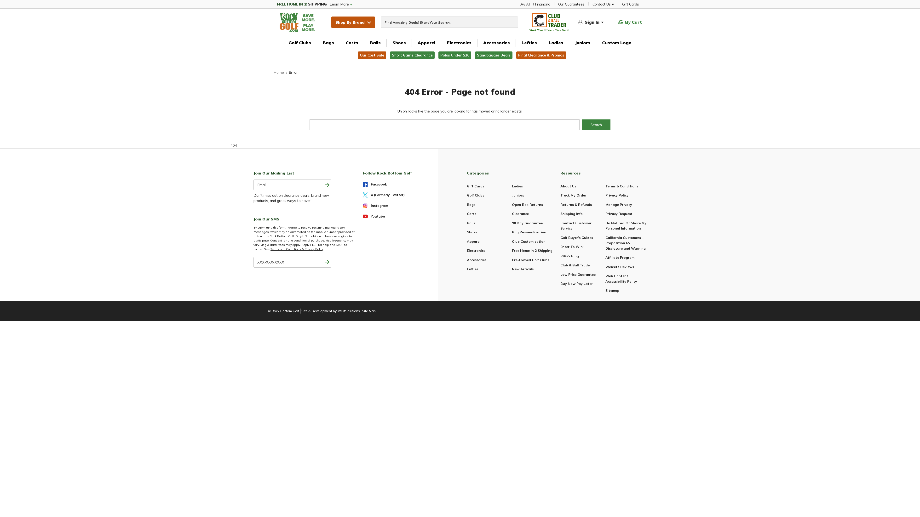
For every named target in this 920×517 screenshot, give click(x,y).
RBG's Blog (569, 256)
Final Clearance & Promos (541, 55)
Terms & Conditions (621, 186)
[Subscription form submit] (327, 185)
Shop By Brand (350, 22)
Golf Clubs (299, 42)
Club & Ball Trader (575, 265)
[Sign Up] (327, 262)
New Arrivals (523, 269)
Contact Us (602, 4)
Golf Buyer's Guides (576, 238)
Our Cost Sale (372, 55)
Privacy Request (618, 214)
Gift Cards (630, 4)
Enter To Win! (572, 247)
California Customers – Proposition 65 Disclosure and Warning (625, 243)
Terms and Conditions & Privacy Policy (296, 249)
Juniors (582, 42)
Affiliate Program (619, 257)
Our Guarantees (571, 4)
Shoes (399, 42)
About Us (568, 186)
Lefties (529, 42)
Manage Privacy (618, 204)
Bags (328, 42)
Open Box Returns (527, 204)
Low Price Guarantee (578, 274)
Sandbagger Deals (494, 55)
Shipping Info (571, 214)
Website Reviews (619, 267)
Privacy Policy (616, 195)
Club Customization (529, 241)
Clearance (520, 214)
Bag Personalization (529, 232)
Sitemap (612, 290)
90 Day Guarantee (527, 223)
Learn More (313, 4)
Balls (375, 42)
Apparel (426, 42)
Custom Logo (617, 42)
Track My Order (573, 195)
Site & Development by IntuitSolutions (330, 311)
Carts (352, 42)
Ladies (556, 42)
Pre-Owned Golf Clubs (530, 260)
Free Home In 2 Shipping (532, 250)
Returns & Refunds (576, 204)
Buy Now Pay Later (576, 283)
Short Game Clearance (412, 55)
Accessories (496, 42)
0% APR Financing (535, 4)
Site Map (369, 311)
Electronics (459, 42)
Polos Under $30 (454, 55)
